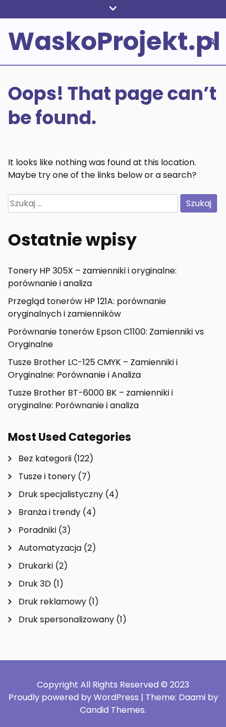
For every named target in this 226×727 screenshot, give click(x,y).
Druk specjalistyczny (60, 494)
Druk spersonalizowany (66, 619)
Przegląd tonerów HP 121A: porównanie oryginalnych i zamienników (87, 307)
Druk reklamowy (52, 601)
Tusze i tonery (47, 476)
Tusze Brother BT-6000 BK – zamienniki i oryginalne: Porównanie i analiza (90, 399)
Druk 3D (34, 584)
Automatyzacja (49, 548)
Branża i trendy (49, 512)
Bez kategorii (44, 458)
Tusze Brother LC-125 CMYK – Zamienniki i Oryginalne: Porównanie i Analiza (93, 368)
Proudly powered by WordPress (74, 697)
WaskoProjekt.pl (114, 41)
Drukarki (35, 566)
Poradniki (37, 530)
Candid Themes (112, 710)
